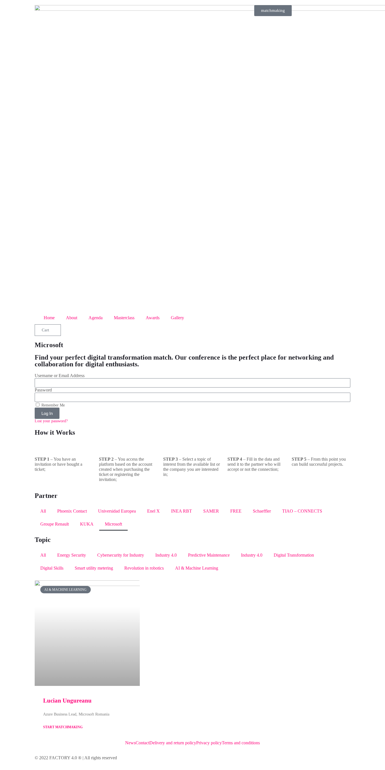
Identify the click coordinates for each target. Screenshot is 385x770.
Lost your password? (51, 421)
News (130, 743)
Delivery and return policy (172, 743)
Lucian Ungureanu (67, 700)
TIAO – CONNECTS (302, 511)
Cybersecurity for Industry (120, 555)
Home (49, 317)
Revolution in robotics (144, 568)
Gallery (177, 317)
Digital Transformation (294, 555)
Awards (153, 317)
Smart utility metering (94, 568)
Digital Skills (51, 568)
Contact (142, 743)
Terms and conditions (241, 743)
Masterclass (124, 317)
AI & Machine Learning (196, 568)
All (43, 511)
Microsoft (113, 524)
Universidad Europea (117, 511)
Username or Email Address (60, 375)
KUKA (87, 524)
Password (43, 390)
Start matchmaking (63, 727)
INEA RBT (181, 511)
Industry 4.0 (166, 555)
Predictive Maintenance (209, 555)
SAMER (211, 511)
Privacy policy (209, 743)
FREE (236, 511)
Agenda (95, 317)
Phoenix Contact (72, 511)
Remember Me (52, 405)
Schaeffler (262, 511)
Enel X (153, 511)
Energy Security (71, 555)
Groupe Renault (54, 524)
